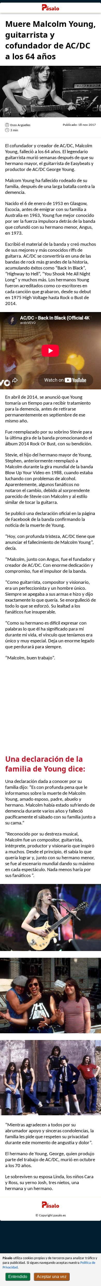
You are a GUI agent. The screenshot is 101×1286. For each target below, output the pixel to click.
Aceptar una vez (52, 1276)
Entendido (17, 1276)
